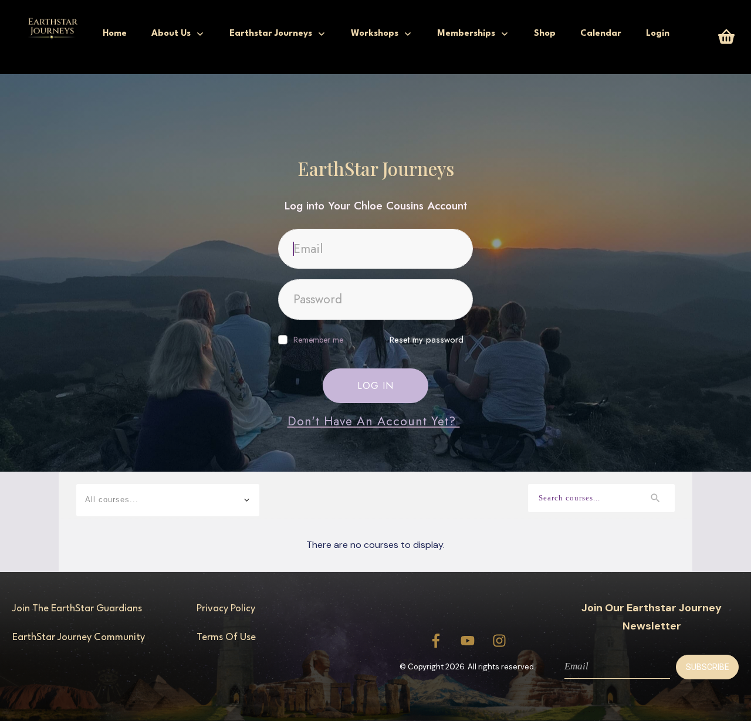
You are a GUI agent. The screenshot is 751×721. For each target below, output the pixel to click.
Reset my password (427, 339)
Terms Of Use (226, 637)
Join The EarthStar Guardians (77, 609)
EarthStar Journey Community (78, 637)
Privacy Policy (226, 609)
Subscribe (707, 667)
